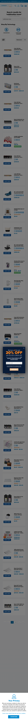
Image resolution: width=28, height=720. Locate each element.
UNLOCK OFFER (14, 369)
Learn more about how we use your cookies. (14, 713)
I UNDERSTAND (13, 716)
